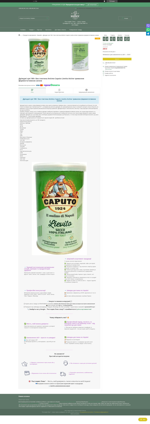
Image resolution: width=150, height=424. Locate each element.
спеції (20, 403)
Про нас (39, 29)
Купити (117, 59)
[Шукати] (47, 18)
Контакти (48, 29)
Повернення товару (75, 29)
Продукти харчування (29, 35)
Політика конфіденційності (101, 412)
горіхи (24, 403)
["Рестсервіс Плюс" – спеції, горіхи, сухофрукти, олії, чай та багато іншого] (75, 15)
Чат (144, 419)
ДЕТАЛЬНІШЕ (92, 5)
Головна (22, 29)
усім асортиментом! (84, 309)
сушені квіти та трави (32, 403)
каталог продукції (54, 403)
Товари (31, 29)
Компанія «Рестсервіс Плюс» (68, 402)
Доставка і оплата (60, 29)
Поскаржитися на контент (86, 412)
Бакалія (39, 35)
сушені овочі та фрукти (94, 402)
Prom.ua (84, 410)
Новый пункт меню (24, 399)
